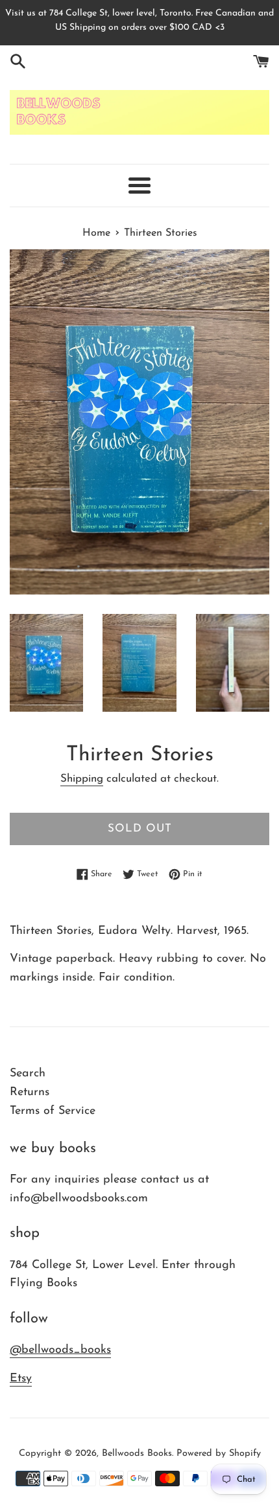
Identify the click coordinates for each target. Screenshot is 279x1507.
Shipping (81, 778)
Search (27, 1074)
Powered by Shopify (218, 1453)
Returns (29, 1092)
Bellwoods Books (137, 1453)
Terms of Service (52, 1111)
